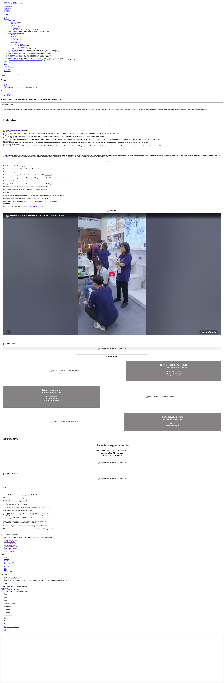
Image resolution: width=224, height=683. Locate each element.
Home (6, 84)
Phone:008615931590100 (11, 2)
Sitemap (3, 589)
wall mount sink (15, 130)
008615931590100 (9, 603)
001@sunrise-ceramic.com (15, 577)
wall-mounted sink (117, 109)
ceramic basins (126, 109)
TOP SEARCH (17, 589)
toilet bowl (48, 175)
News (5, 86)
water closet (38, 195)
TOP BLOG (9, 589)
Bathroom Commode (35, 206)
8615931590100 (14, 579)
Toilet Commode (38, 201)
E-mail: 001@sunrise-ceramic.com (13, 3)
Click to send (4, 588)
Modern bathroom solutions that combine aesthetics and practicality (22, 87)
